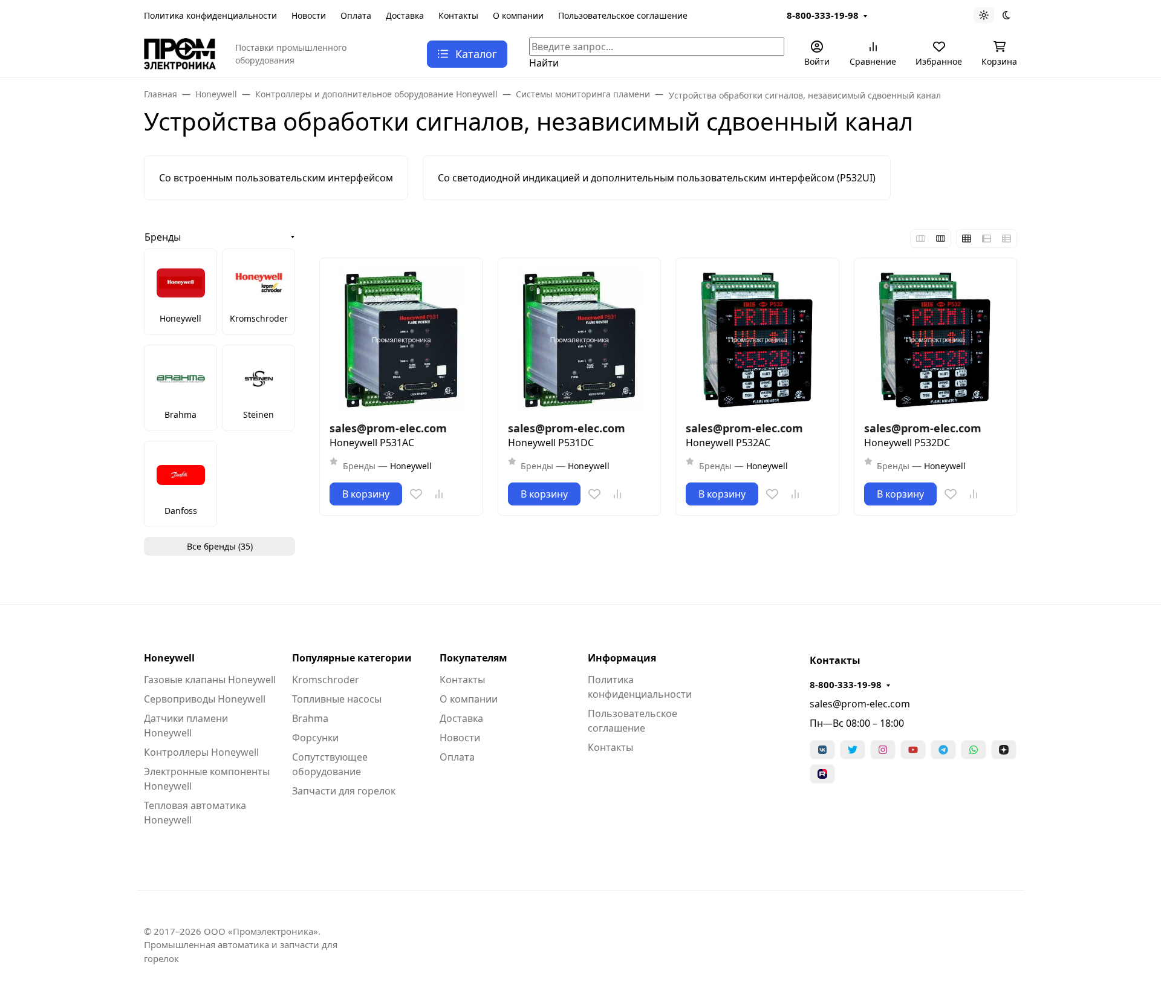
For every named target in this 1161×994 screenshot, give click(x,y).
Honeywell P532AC (728, 443)
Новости (308, 15)
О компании (518, 15)
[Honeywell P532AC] (757, 339)
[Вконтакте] (822, 749)
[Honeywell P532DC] (935, 339)
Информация (622, 658)
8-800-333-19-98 (823, 15)
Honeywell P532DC (907, 443)
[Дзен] (1003, 749)
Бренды (163, 237)
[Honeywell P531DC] (579, 339)
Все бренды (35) (220, 546)
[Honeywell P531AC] (401, 339)
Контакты (458, 15)
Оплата (355, 15)
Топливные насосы (337, 699)
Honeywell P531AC (372, 443)
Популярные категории (352, 658)
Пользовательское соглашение (623, 15)
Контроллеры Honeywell (201, 752)
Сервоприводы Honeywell (204, 699)
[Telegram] (943, 749)
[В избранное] (416, 493)
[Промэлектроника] (180, 52)
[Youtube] (913, 749)
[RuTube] (822, 774)
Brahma (310, 718)
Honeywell (169, 658)
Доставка (405, 15)
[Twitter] (852, 749)
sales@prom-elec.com (860, 703)
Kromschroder (325, 679)
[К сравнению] (439, 493)
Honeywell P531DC (551, 443)
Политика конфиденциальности (210, 15)
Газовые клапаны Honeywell (210, 679)
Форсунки (315, 737)
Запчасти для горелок (343, 790)
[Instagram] (883, 749)
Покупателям (473, 658)
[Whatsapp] (973, 749)
